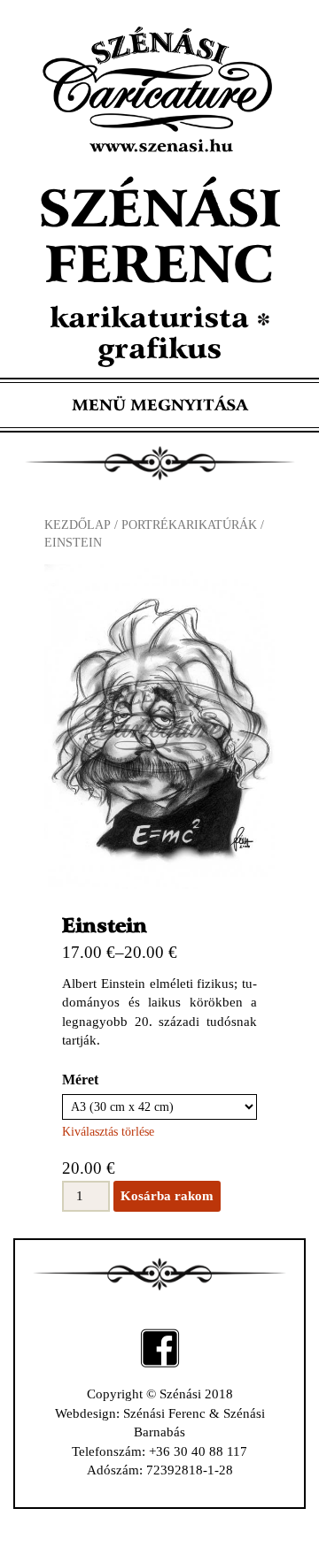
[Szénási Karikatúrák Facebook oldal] (160, 1347)
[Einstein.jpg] (159, 727)
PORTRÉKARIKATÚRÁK (189, 525)
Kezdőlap (77, 525)
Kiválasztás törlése (108, 1131)
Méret (80, 1079)
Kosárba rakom (167, 1196)
